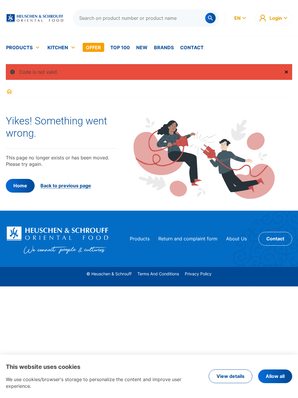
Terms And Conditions (158, 273)
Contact (192, 47)
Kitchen (57, 47)
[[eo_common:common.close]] (286, 71)
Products (19, 47)
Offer (93, 47)
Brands (164, 47)
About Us (236, 239)
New (142, 47)
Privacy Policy (198, 273)
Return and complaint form (187, 239)
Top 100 (120, 47)
